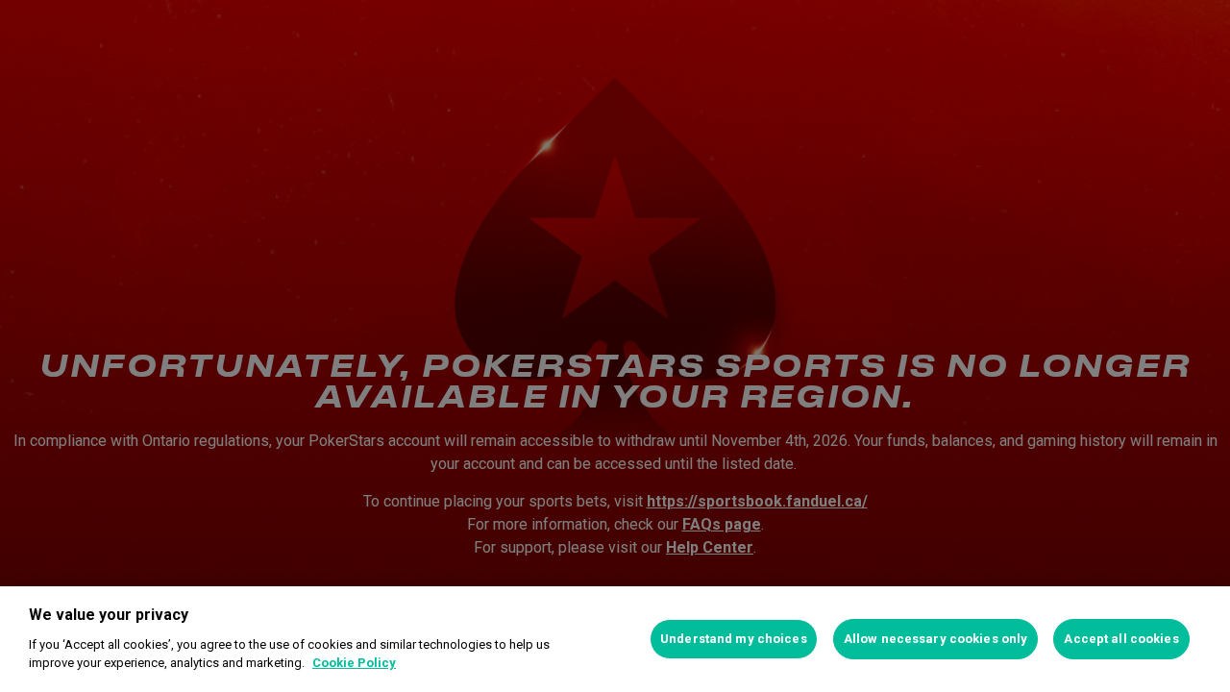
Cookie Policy (354, 662)
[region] (615, 639)
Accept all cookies (1121, 638)
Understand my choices (733, 638)
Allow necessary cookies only (936, 638)
